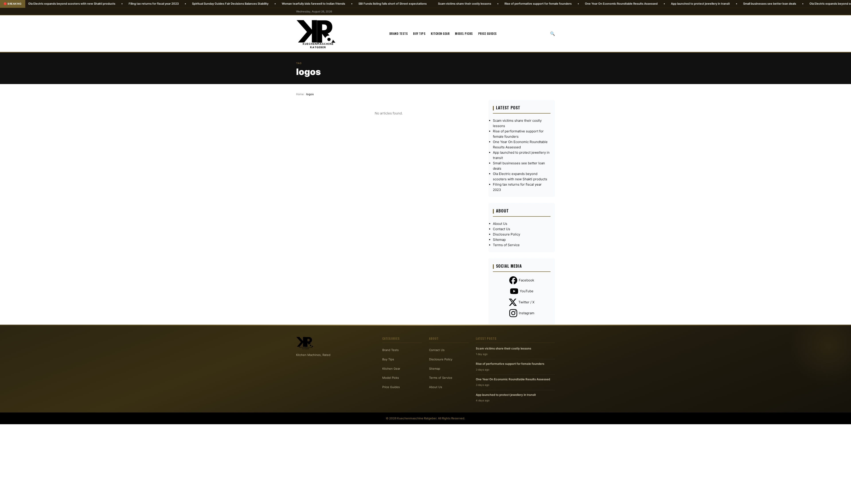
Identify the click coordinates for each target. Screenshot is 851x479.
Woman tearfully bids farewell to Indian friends (279, 3)
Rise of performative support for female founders (503, 3)
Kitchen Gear (440, 33)
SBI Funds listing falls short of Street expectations (358, 3)
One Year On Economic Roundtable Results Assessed (587, 3)
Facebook (526, 280)
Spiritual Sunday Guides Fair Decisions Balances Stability (196, 3)
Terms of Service (506, 245)
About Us (500, 224)
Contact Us (501, 229)
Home (300, 94)
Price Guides (487, 33)
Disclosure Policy (506, 234)
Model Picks (464, 33)
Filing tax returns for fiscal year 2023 (119, 3)
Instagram (526, 313)
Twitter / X (526, 302)
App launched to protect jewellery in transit (666, 3)
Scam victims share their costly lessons (430, 3)
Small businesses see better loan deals (735, 3)
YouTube (526, 291)
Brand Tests (398, 33)
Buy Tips (419, 33)
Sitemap (499, 240)
